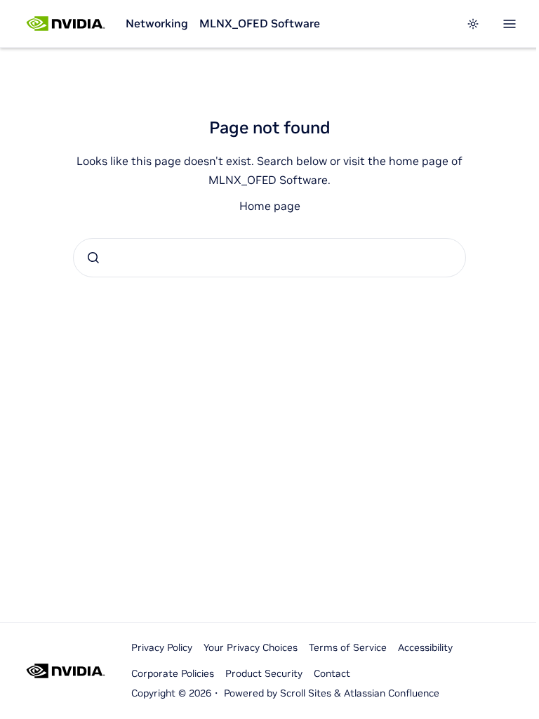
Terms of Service (348, 647)
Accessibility (425, 647)
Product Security (263, 673)
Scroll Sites (305, 693)
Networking (157, 23)
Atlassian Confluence (391, 693)
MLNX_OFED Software (259, 23)
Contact (332, 673)
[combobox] (269, 258)
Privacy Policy (161, 647)
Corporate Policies (172, 673)
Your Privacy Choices (251, 647)
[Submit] (93, 257)
